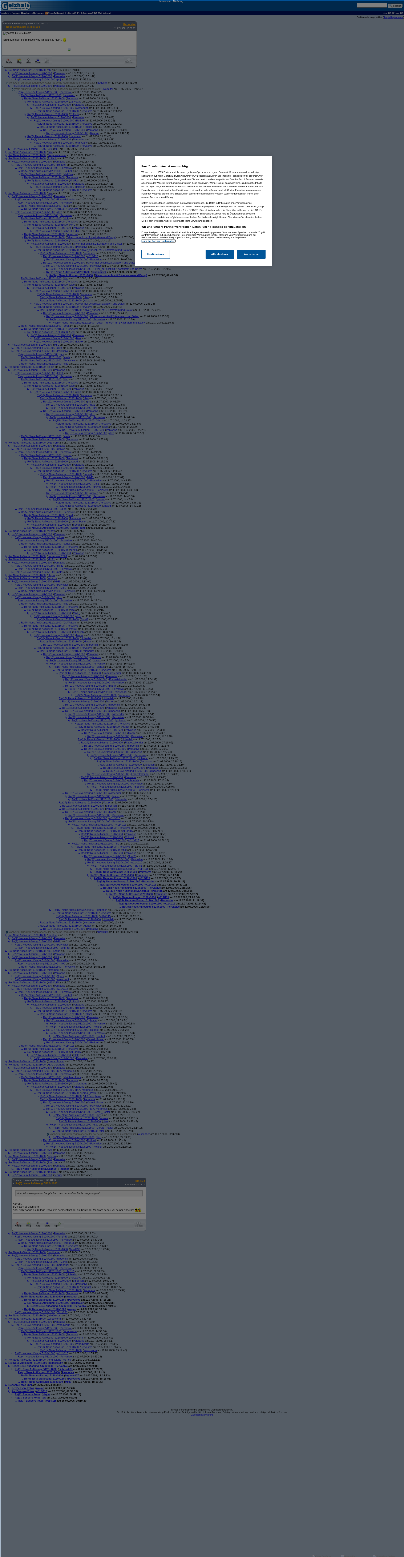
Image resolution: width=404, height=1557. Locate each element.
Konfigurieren (155, 254)
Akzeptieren (251, 254)
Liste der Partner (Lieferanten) (158, 241)
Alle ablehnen (219, 254)
